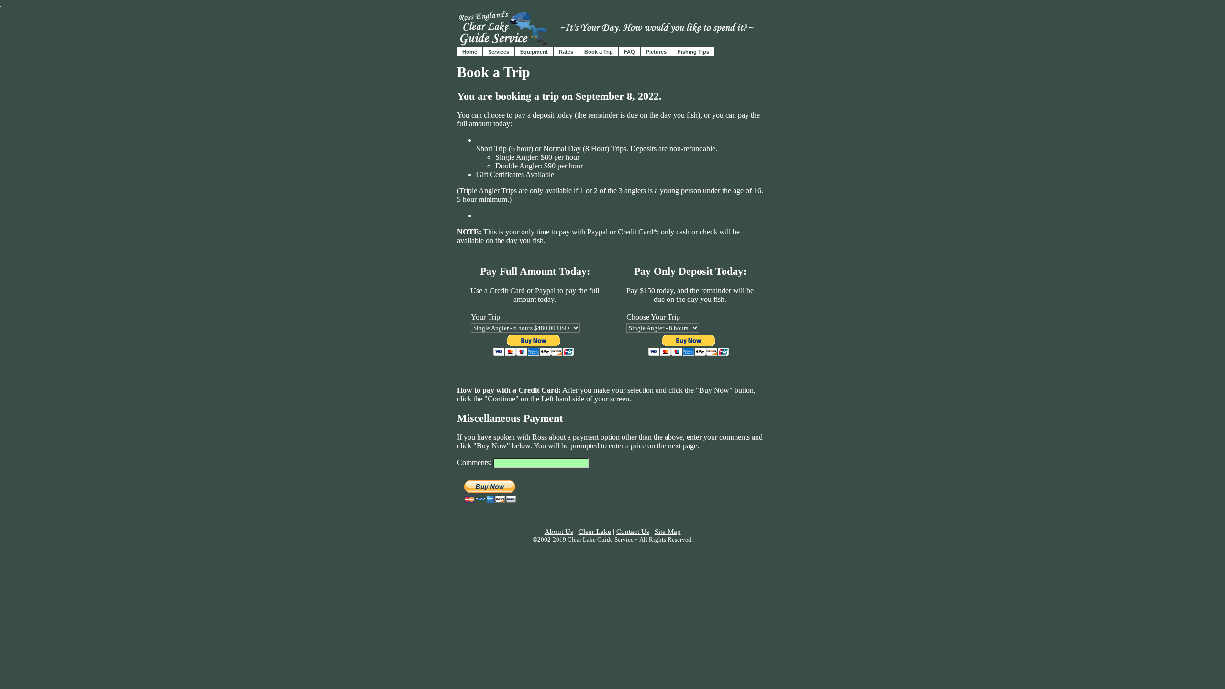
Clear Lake (595, 531)
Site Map (668, 531)
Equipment (534, 52)
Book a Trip (598, 52)
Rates (566, 52)
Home (469, 52)
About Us (559, 531)
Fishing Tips (693, 52)
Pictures (656, 52)
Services (498, 52)
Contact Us (632, 531)
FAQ (629, 52)
